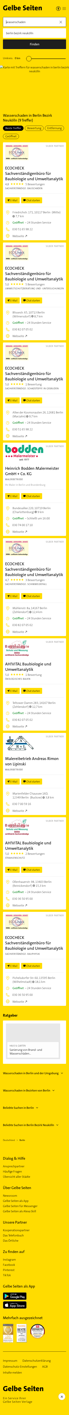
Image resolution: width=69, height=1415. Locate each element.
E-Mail (13, 200)
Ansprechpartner (13, 1166)
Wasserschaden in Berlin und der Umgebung (31, 1073)
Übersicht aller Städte (16, 1177)
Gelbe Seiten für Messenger (20, 1206)
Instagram (9, 1260)
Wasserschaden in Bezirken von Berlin (26, 1090)
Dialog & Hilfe (14, 1158)
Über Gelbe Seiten (17, 1187)
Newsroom (10, 1196)
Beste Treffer (13, 128)
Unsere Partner (15, 1222)
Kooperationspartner (16, 1230)
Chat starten (33, 200)
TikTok (7, 1275)
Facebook (9, 1265)
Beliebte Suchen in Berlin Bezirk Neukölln (28, 1125)
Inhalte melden (12, 1372)
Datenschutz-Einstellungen (20, 1367)
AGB (45, 1367)
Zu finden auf (13, 1251)
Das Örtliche (10, 1241)
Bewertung (34, 128)
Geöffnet (11, 136)
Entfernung (54, 128)
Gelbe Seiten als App (16, 1201)
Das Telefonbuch (13, 1235)
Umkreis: (11, 58)
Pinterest (9, 1270)
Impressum (10, 1361)
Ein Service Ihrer (17, 1399)
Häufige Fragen (12, 1171)
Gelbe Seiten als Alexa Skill (19, 1211)
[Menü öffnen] (64, 8)
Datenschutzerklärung (36, 1361)
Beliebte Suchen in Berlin (18, 1108)
